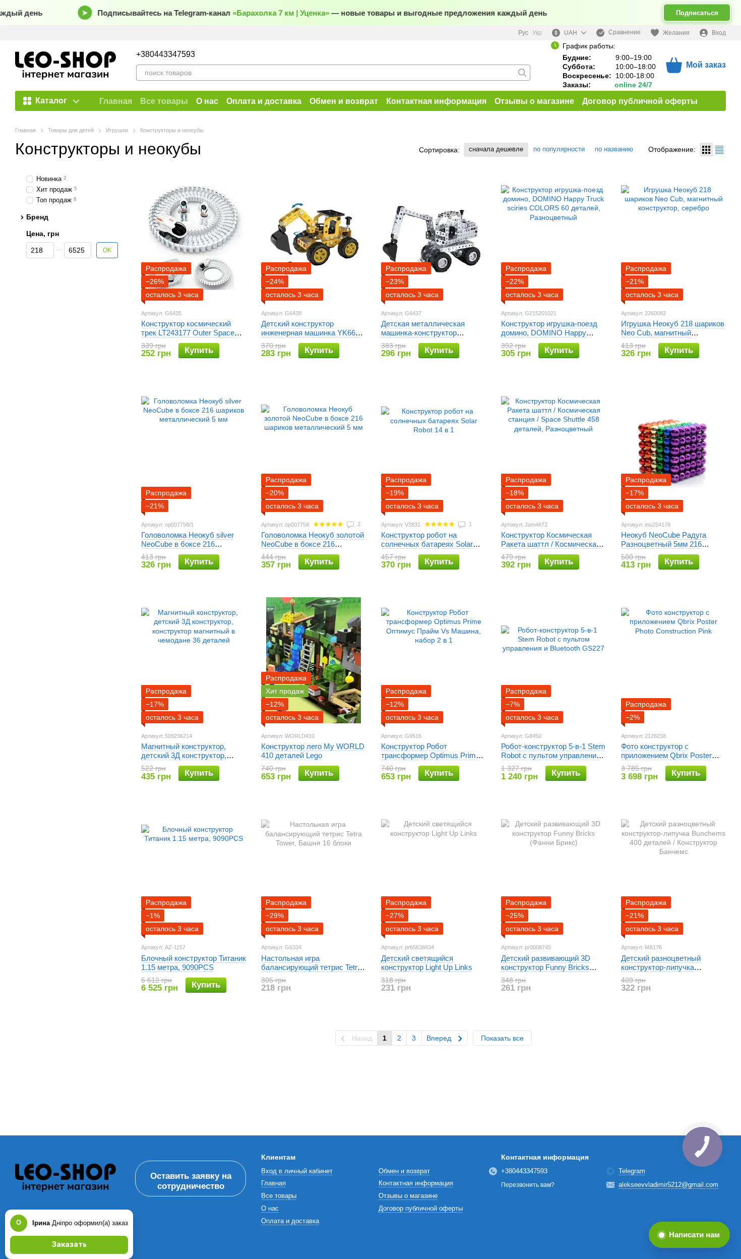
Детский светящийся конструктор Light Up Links (426, 962)
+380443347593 (165, 54)
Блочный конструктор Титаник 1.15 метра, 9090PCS (193, 962)
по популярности (559, 149)
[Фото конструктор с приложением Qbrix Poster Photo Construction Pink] (673, 660)
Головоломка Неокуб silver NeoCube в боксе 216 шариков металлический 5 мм (192, 544)
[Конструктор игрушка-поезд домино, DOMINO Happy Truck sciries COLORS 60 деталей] (553, 238)
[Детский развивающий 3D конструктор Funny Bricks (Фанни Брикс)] (553, 872)
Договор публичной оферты (640, 101)
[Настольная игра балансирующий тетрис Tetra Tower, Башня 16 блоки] (313, 872)
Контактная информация (436, 101)
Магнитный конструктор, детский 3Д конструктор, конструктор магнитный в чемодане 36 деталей (184, 760)
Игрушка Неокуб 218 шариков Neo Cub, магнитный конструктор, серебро (672, 332)
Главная (115, 101)
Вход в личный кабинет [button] (297, 1171)
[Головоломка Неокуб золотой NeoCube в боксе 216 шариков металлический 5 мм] (313, 449)
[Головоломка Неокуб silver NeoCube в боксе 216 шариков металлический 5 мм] (193, 449)
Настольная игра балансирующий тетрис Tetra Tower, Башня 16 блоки (311, 967)
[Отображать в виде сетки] (706, 149)
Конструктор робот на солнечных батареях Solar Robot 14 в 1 (427, 544)
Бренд (37, 216)
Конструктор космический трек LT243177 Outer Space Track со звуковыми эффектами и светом (187, 337)
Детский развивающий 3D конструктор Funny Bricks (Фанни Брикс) (545, 967)
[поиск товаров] (522, 73)
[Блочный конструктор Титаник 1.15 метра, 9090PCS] (193, 872)
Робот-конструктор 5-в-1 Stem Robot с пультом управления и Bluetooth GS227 (553, 755)
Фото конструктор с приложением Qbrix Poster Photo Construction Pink (666, 755)
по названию (614, 149)
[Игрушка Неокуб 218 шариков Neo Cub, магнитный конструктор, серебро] (673, 238)
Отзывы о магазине (534, 101)
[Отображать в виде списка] (719, 149)
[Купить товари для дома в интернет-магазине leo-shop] (65, 1177)
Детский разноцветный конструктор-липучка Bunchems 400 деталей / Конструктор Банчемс (663, 972)
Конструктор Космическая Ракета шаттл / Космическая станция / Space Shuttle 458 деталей (550, 548)
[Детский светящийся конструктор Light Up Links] (433, 872)
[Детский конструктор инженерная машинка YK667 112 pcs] (313, 238)
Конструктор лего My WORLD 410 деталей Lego (312, 751)
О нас (207, 101)
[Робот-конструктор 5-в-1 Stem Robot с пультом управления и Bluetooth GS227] (553, 660)
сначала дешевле (496, 149)
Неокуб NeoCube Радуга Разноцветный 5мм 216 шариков (663, 544)
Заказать (69, 1244)
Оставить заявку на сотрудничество (190, 1181)
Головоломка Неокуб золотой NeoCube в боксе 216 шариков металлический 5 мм (312, 544)
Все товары (164, 101)
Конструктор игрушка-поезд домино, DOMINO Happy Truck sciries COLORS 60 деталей (549, 337)
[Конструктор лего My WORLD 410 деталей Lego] (313, 660)
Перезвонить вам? (527, 1184)
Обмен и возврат (344, 101)
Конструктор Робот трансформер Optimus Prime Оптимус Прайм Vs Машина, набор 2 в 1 (430, 760)
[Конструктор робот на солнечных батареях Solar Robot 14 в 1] (433, 449)
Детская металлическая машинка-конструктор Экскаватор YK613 (423, 332)
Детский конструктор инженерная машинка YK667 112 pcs (310, 332)
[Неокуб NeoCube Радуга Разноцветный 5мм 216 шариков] (673, 449)
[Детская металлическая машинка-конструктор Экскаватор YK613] (433, 238)
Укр (537, 33)
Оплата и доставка (263, 101)
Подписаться (697, 13)
